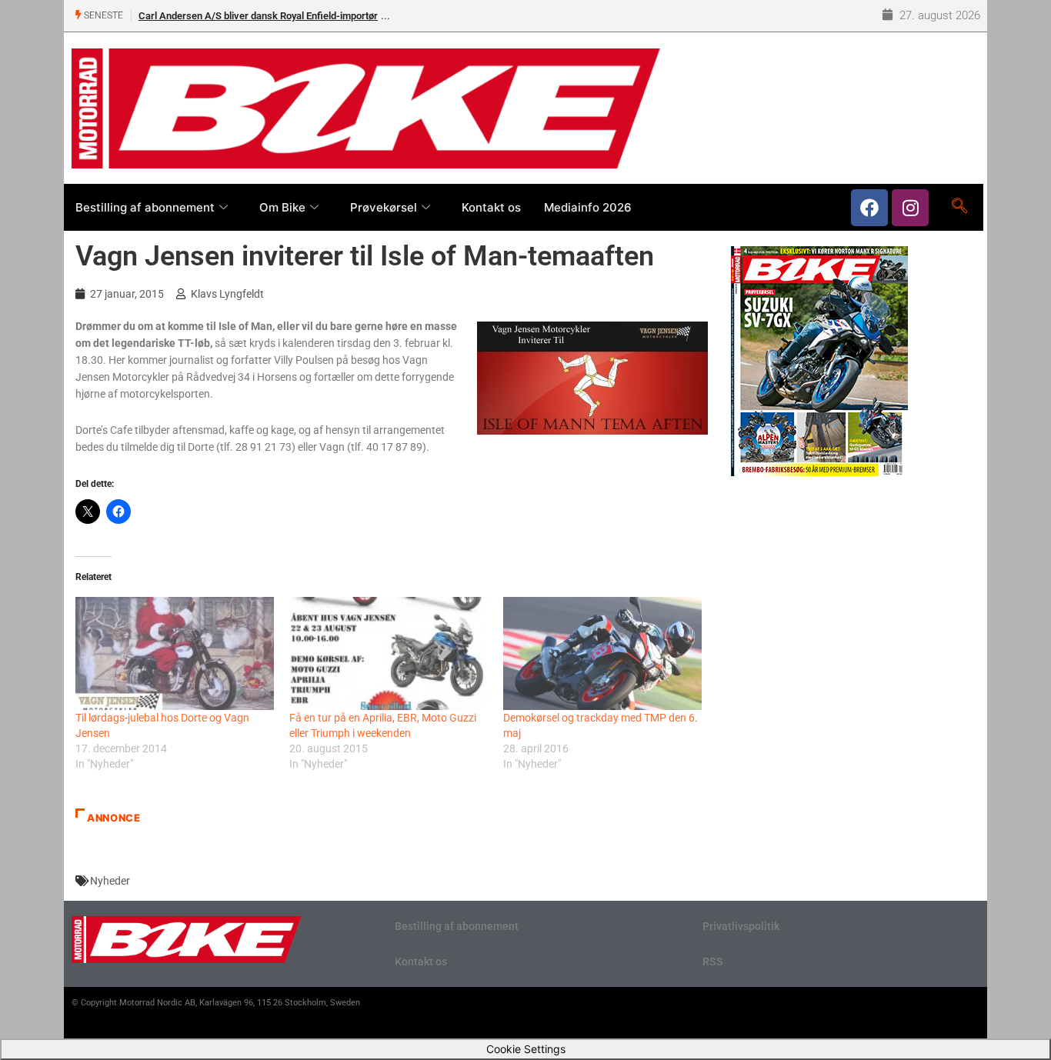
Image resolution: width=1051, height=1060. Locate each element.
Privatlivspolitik (740, 926)
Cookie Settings (526, 1048)
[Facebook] (869, 207)
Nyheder (110, 881)
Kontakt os (491, 207)
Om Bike (282, 207)
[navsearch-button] (959, 206)
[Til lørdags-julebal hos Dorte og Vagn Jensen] (174, 653)
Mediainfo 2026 (588, 207)
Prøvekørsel (383, 207)
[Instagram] (910, 207)
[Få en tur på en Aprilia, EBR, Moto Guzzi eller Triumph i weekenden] (388, 653)
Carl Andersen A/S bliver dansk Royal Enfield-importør (258, 16)
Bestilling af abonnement (145, 207)
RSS (712, 961)
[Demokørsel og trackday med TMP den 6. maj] (602, 653)
